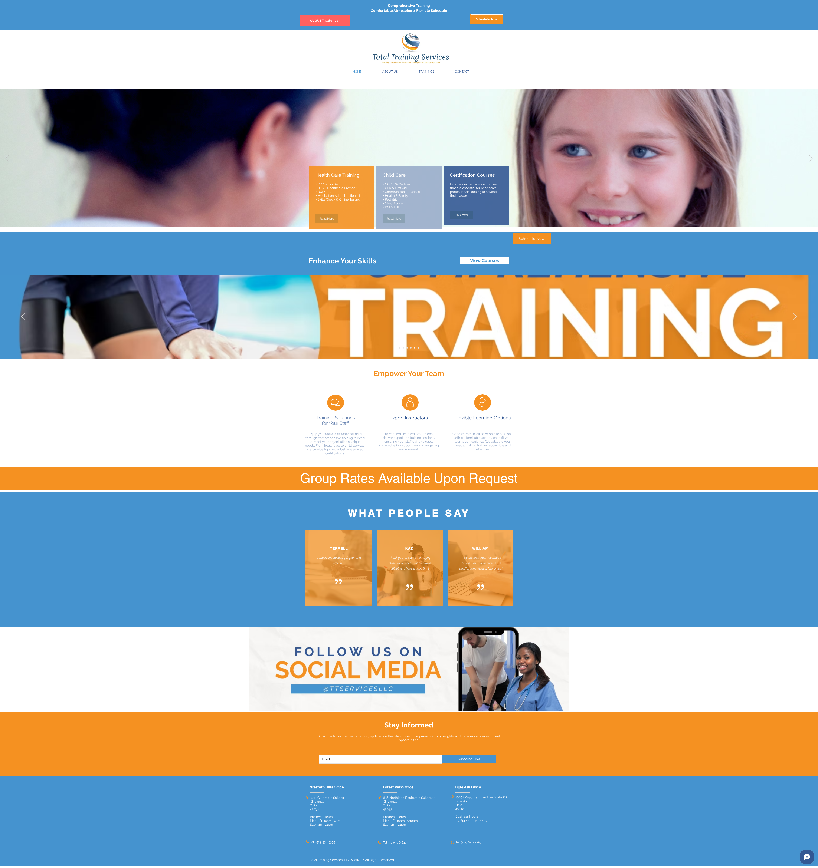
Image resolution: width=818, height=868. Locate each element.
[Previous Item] (7, 158)
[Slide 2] (399, 348)
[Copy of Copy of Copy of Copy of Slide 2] (414, 348)
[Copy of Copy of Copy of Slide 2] (411, 348)
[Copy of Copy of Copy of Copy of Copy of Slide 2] (418, 348)
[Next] (795, 317)
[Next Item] (810, 158)
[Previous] (23, 317)
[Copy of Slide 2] (403, 348)
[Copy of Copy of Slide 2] (407, 348)
